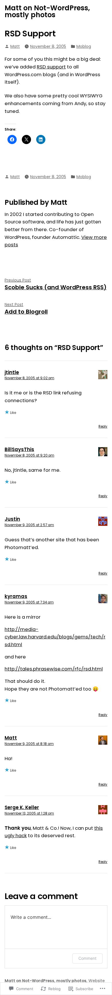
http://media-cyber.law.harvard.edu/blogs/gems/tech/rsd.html (55, 637)
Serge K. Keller (22, 807)
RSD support (51, 67)
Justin (12, 519)
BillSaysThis (19, 449)
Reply (103, 426)
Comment (87, 958)
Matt (15, 46)
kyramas (16, 596)
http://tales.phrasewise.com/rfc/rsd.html (54, 669)
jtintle (12, 372)
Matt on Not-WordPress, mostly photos (47, 11)
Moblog (83, 46)
